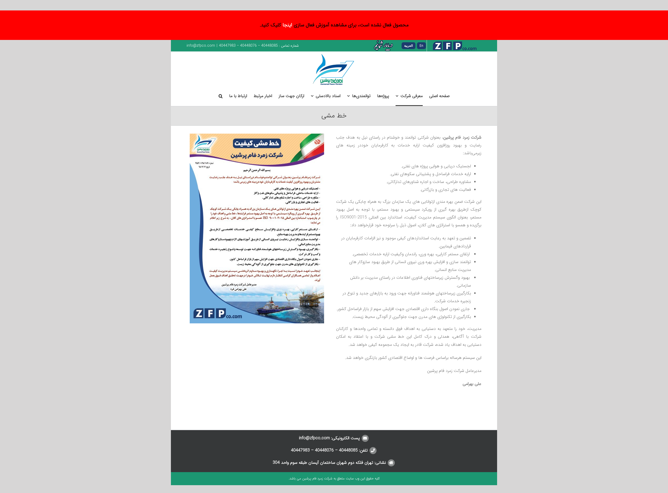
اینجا (287, 25)
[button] (221, 96)
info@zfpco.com (201, 46)
